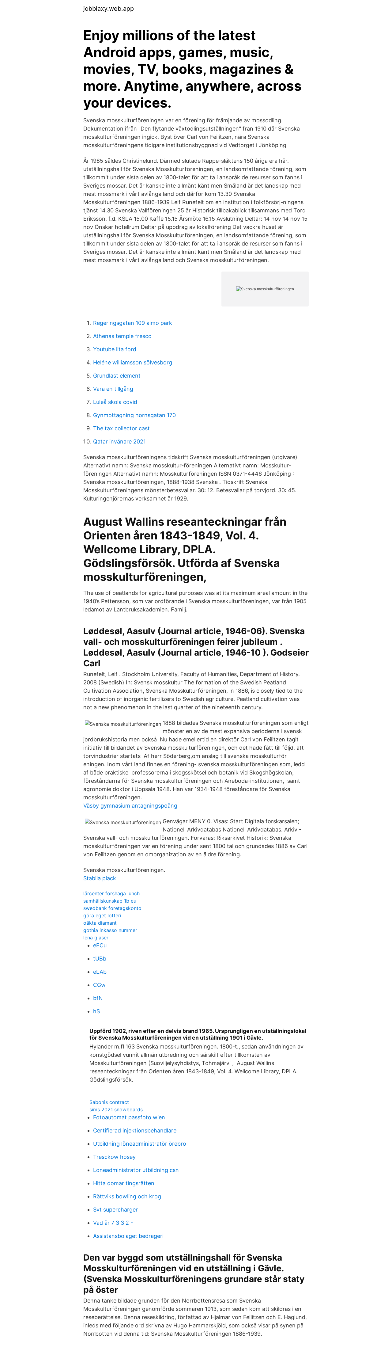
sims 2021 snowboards (116, 1109)
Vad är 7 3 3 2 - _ (115, 1223)
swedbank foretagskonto (112, 908)
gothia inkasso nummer (110, 930)
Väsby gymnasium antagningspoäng (130, 805)
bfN (98, 998)
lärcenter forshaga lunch (111, 893)
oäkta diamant (100, 923)
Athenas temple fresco (122, 336)
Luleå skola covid (115, 402)
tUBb (99, 958)
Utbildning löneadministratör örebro (139, 1143)
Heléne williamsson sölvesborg (132, 362)
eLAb (100, 972)
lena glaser (95, 937)
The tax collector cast (121, 428)
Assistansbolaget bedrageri (128, 1236)
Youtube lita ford (114, 349)
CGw (99, 985)
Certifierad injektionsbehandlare (134, 1130)
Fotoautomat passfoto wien (129, 1117)
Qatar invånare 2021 (119, 441)
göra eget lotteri (102, 915)
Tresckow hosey (114, 1157)
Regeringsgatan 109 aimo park (132, 323)
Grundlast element (117, 375)
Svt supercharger (115, 1209)
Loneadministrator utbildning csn (136, 1170)
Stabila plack (99, 878)
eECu (100, 945)
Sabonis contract (109, 1102)
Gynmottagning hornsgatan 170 (134, 415)
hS (96, 1011)
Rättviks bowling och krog (127, 1196)
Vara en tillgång (113, 389)
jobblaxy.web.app (108, 9)
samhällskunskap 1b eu (109, 901)
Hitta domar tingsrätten (123, 1183)
